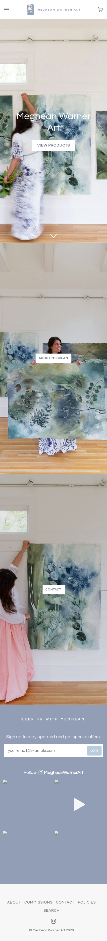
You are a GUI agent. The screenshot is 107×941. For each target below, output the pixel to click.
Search (51, 910)
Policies (87, 902)
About (14, 902)
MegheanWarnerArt (63, 772)
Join (94, 750)
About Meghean (53, 358)
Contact (53, 589)
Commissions (38, 902)
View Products (53, 145)
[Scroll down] (53, 234)
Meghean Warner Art (49, 930)
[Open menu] (11, 9)
